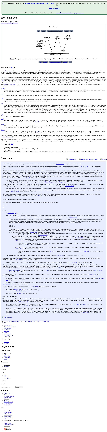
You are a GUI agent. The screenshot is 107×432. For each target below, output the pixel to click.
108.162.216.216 (17, 259)
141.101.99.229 (73, 217)
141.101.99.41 (41, 235)
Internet (6, 332)
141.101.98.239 (35, 286)
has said (52, 251)
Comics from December (10, 326)
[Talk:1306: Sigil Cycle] (67, 159)
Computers (6, 331)
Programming (7, 333)
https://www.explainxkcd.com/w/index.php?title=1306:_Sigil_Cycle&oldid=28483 (29, 321)
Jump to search (14, 23)
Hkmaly (26, 244)
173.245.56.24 (60, 267)
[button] (1, 369)
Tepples (61, 182)
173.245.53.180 (84, 166)
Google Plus (7, 336)
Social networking (8, 335)
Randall (37, 121)
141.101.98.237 (39, 195)
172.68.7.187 (20, 293)
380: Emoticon (54, 8)
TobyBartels (71, 262)
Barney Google (49, 182)
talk (29, 177)
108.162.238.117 (7, 284)
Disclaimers (7, 426)
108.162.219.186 (98, 270)
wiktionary (46, 270)
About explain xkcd (9, 424)
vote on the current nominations (64, 12)
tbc (26, 177)
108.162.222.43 (19, 248)
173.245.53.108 (60, 164)
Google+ (39, 120)
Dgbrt (23, 305)
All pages (6, 343)
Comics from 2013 (8, 325)
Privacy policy (7, 423)
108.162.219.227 (33, 232)
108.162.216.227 (69, 186)
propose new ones (79, 12)
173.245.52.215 (11, 213)
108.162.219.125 (85, 312)
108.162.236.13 (13, 191)
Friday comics (7, 328)
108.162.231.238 (23, 301)
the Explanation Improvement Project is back (39, 3)
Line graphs (7, 329)
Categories (3, 322)
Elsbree (84, 251)
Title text (12, 59)
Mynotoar (91, 274)
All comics (6, 342)
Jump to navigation (5, 23)
